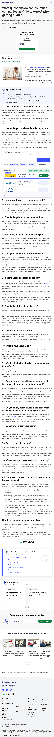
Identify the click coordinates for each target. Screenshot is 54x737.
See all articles (27, 664)
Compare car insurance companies (17, 557)
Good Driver (33, 164)
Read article (9, 603)
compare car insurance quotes (37, 67)
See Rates (42, 175)
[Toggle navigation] (51, 2)
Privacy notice (44, 701)
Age (21, 157)
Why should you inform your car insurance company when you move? (38, 594)
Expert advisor (31, 707)
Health (17, 709)
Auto (17, 704)
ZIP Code (5, 157)
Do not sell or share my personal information (45, 708)
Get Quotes (42, 182)
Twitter (7, 689)
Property (18, 706)
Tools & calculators (7, 706)
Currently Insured (14, 164)
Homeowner (24, 164)
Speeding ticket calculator (14, 562)
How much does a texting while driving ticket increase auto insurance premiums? (14, 594)
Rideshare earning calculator (15, 570)
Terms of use (44, 704)
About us (30, 701)
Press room (31, 712)
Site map (4, 717)
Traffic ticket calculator (14, 565)
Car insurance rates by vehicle (15, 554)
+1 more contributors (18, 57)
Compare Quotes (27, 49)
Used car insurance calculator (15, 567)
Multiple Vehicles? (42, 164)
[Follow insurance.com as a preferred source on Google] (27, 541)
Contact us (30, 704)
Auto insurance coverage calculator (17, 560)
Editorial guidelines (33, 709)
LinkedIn (11, 689)
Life (17, 711)
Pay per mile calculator (14, 572)
